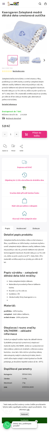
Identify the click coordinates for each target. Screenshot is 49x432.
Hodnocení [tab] (21, 228)
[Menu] (3, 3)
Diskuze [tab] (36, 228)
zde (28, 410)
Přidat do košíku (36, 134)
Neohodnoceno (18, 71)
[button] (7, 425)
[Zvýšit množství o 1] (16, 134)
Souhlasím (25, 420)
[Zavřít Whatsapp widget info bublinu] (36, 421)
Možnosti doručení (13, 118)
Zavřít (43, 155)
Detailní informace (9, 104)
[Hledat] (40, 4)
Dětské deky (27, 374)
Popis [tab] (7, 228)
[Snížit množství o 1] (5, 134)
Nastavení (24, 414)
